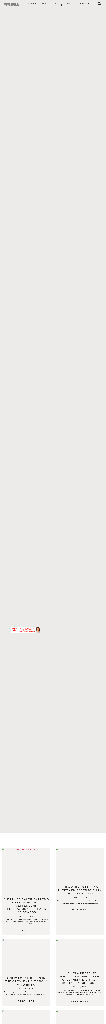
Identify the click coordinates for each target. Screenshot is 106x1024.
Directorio (57, 3)
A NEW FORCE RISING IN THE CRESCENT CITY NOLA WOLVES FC (26, 981)
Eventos (45, 3)
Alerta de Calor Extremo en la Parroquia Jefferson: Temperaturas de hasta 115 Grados (26, 906)
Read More (26, 931)
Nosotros (71, 3)
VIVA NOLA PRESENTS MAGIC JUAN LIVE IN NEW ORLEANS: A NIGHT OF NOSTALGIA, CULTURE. (80, 978)
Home (59, 5)
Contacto (84, 3)
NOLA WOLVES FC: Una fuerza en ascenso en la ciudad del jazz (80, 890)
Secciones (33, 3)
